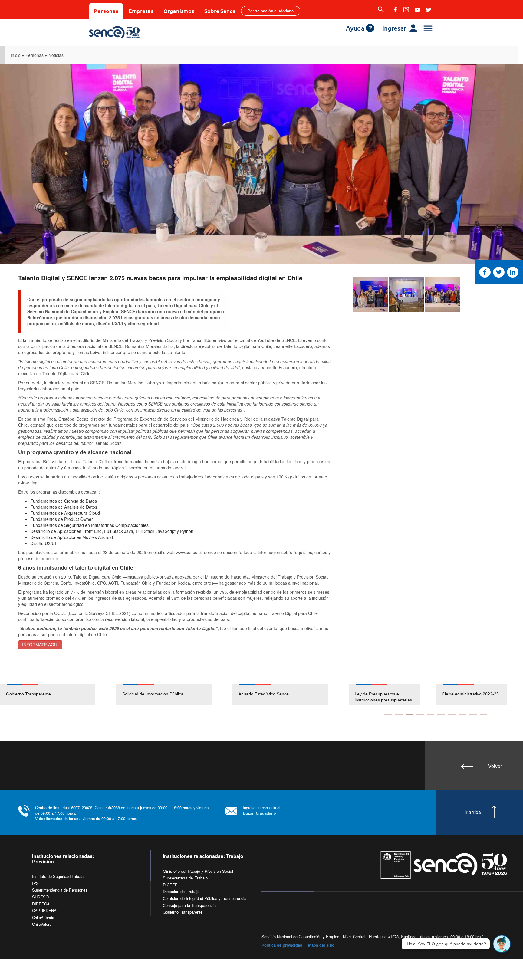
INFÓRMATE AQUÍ (40, 645)
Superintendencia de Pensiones (59, 890)
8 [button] (462, 714)
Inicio (16, 55)
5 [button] (430, 714)
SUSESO (40, 897)
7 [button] (452, 714)
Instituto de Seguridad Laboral (58, 876)
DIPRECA (41, 904)
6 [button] (441, 714)
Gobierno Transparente (28, 693)
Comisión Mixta (456, 693)
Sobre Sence (219, 10)
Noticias (56, 55)
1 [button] (388, 714)
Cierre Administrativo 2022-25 (383, 693)
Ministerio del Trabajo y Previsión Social (198, 871)
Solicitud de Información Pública (152, 693)
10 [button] (483, 714)
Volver (495, 766)
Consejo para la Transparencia (189, 905)
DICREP (170, 885)
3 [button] (409, 714)
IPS (35, 883)
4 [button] (420, 714)
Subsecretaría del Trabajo (185, 878)
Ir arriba (473, 812)
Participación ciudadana (271, 11)
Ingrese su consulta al (261, 810)
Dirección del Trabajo (181, 891)
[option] (58, 694)
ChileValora (41, 924)
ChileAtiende (43, 917)
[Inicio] (132, 32)
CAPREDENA (44, 910)
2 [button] (399, 714)
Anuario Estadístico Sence (263, 693)
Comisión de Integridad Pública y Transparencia (204, 898)
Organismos (178, 10)
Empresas (141, 10)
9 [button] (473, 714)
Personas (106, 10)
